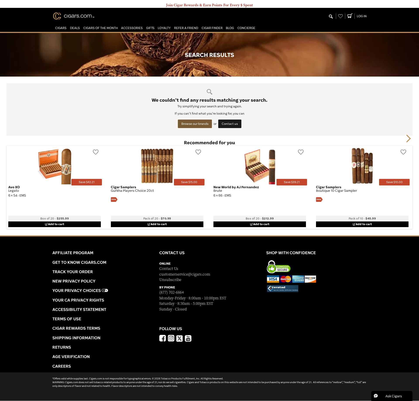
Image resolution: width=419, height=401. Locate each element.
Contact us (230, 124)
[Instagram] (171, 339)
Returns (61, 347)
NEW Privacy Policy (73, 281)
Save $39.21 (292, 182)
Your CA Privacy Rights (78, 300)
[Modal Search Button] (331, 16)
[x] (179, 338)
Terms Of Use (66, 318)
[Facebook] (162, 339)
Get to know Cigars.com (79, 262)
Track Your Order (72, 271)
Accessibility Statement (79, 309)
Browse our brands (194, 124)
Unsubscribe (170, 279)
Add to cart (56, 224)
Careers (61, 366)
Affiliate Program (72, 252)
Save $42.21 (86, 182)
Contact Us (168, 268)
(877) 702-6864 (171, 292)
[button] (61, 28)
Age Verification (71, 356)
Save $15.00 (189, 182)
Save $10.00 (394, 182)
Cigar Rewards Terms (76, 328)
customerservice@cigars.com (184, 274)
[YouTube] (188, 339)
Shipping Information (76, 337)
